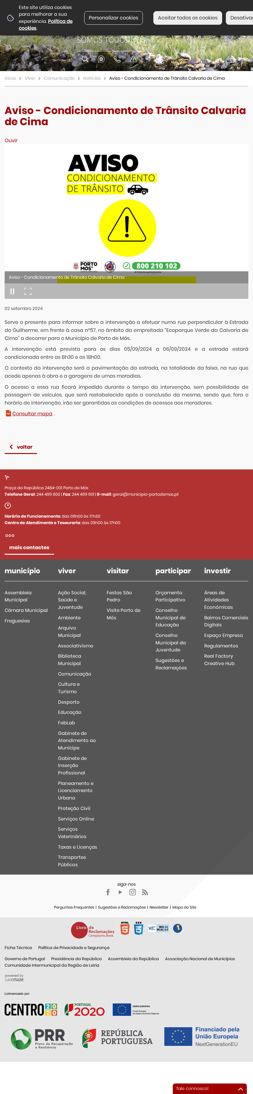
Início (10, 78)
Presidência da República (76, 959)
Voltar (24, 447)
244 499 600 (48, 494)
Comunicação (59, 78)
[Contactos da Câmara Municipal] (117, 59)
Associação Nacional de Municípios (200, 959)
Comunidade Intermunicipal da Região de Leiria (52, 965)
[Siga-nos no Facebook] (108, 892)
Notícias (92, 78)
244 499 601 (83, 494)
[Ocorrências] (133, 59)
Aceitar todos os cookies (188, 17)
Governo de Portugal (25, 959)
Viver (30, 78)
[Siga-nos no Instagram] (132, 892)
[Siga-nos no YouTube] (120, 892)
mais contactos (29, 547)
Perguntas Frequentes (74, 907)
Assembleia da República (133, 959)
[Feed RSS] (145, 892)
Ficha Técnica (18, 948)
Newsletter (159, 907)
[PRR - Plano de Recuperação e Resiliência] (82, 1003)
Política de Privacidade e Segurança (74, 948)
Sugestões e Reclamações (122, 907)
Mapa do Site (184, 907)
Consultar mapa (32, 413)
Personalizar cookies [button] (113, 17)
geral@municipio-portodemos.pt (146, 494)
